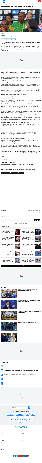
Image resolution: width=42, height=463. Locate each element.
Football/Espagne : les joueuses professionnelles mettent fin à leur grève (14, 166)
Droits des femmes (5, 173)
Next (2, 438)
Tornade (30, 419)
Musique (24, 419)
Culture (23, 440)
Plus (1, 452)
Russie (33, 414)
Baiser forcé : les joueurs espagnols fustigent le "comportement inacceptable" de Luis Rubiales (18, 169)
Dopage (21, 173)
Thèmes (2, 431)
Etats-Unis (12, 419)
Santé (23, 438)
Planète (23, 435)
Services (2, 449)
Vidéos (2, 442)
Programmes (24, 442)
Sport (6, 4)
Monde (23, 433)
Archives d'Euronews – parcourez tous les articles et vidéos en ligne (31, 445)
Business (2, 435)
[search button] (29, 407)
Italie (18, 419)
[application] (21, 20)
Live (39, 1)
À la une (3, 287)
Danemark (21, 422)
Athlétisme (14, 173)
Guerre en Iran (10, 414)
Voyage (2, 440)
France (27, 414)
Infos (3, 4)
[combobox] (21, 407)
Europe (2, 433)
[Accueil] (1, 4)
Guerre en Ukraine (19, 414)
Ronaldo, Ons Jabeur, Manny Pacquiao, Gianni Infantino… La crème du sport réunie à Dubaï (17, 164)
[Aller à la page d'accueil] (4, 1)
